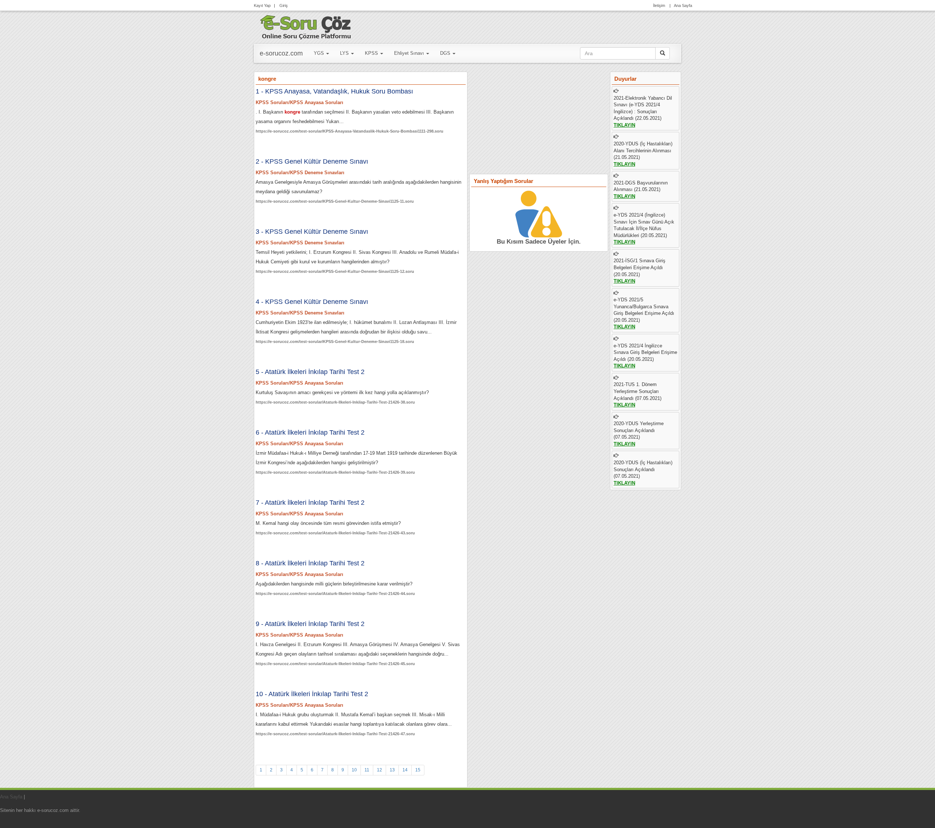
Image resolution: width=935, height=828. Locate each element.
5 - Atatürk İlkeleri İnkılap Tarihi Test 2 (310, 371)
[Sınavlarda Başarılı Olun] (305, 26)
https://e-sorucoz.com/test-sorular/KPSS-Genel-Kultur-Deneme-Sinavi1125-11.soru (335, 201)
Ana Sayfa (683, 5)
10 (354, 769)
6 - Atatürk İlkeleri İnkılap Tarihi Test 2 (310, 432)
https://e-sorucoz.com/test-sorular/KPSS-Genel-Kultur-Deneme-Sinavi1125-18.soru (335, 341)
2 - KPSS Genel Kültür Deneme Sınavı (312, 161)
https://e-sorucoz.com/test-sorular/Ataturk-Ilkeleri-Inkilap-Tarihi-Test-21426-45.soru (335, 663)
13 (392, 769)
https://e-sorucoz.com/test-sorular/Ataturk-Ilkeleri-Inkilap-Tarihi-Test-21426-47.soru (335, 734)
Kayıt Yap (262, 5)
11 (367, 769)
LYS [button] (345, 53)
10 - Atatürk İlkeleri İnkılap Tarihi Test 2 (312, 694)
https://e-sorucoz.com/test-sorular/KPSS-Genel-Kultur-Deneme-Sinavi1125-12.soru (335, 271)
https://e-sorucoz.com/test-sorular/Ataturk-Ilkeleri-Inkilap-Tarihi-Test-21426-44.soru (335, 593)
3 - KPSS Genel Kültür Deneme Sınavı (312, 231)
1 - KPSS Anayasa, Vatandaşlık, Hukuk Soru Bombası (334, 91)
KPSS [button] (372, 53)
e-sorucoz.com (281, 53)
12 (379, 769)
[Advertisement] (538, 121)
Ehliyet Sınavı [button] (409, 53)
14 (405, 769)
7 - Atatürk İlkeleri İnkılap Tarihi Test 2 (310, 502)
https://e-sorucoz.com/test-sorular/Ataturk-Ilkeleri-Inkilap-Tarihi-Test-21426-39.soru (335, 472)
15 (417, 769)
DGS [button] (446, 53)
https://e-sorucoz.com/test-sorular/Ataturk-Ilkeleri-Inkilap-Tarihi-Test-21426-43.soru (335, 533)
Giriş (283, 5)
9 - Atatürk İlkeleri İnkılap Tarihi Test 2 (310, 623)
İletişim (659, 5)
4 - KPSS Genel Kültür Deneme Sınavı (312, 301)
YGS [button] (319, 53)
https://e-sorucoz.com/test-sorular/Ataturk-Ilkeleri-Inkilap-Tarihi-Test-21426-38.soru (335, 402)
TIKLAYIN (624, 125)
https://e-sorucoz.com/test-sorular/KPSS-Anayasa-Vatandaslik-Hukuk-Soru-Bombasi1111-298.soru (349, 131)
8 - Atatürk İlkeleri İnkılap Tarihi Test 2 (310, 563)
